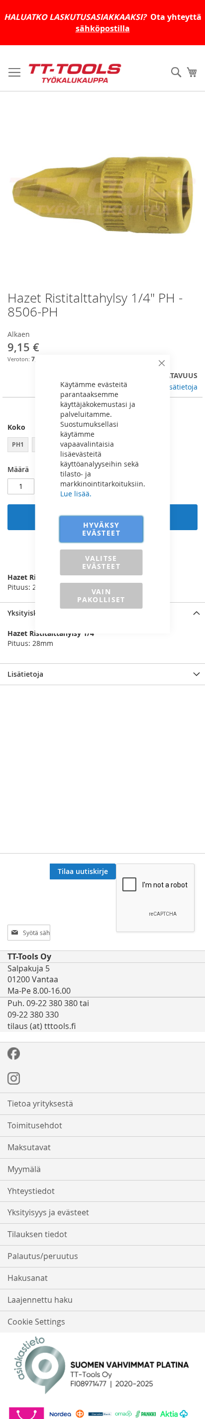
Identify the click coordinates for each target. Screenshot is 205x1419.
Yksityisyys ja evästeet (48, 1212)
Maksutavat (29, 1147)
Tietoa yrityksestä (40, 1103)
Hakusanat (27, 1277)
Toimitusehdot (34, 1125)
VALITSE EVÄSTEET (101, 562)
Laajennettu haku (40, 1299)
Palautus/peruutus (42, 1256)
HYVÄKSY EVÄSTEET (101, 529)
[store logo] (74, 73)
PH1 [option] (18, 444)
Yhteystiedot (31, 1190)
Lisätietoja (181, 387)
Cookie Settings (36, 1321)
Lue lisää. (76, 493)
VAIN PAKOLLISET (101, 595)
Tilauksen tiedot (37, 1234)
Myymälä (24, 1169)
